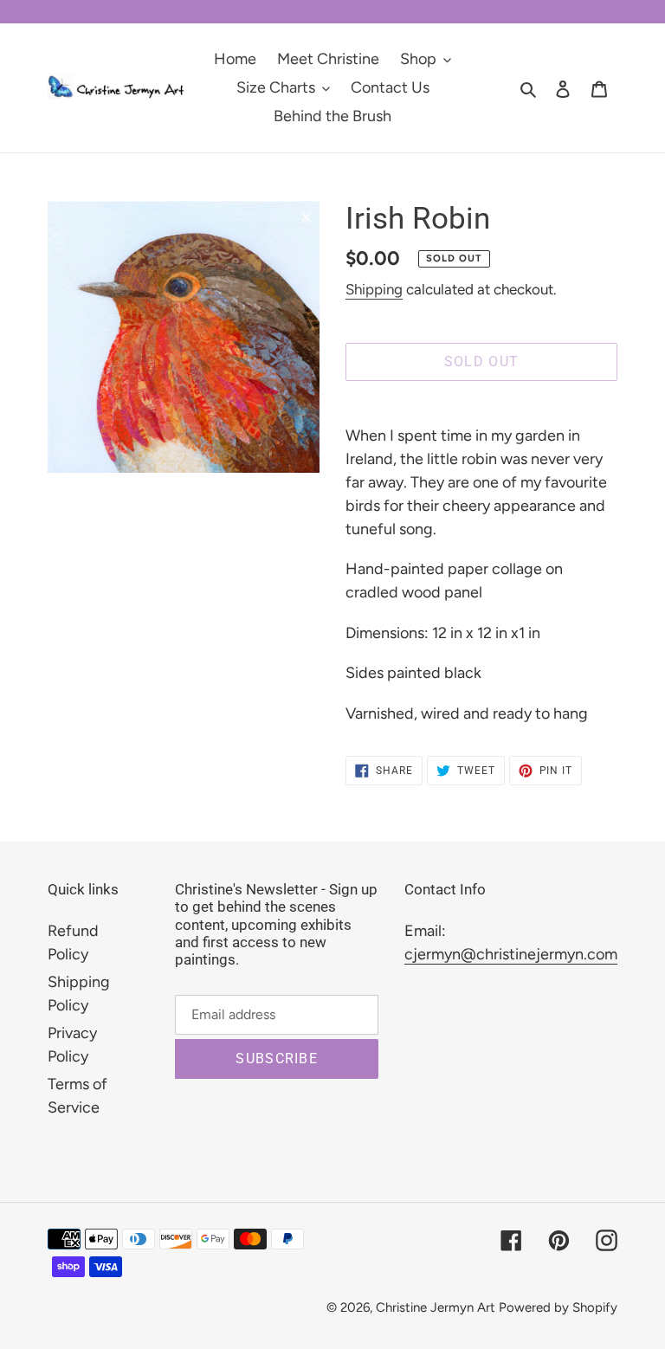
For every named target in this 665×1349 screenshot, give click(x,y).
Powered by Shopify (558, 1307)
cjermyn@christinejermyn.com (510, 954)
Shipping (374, 289)
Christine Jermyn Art (435, 1307)
